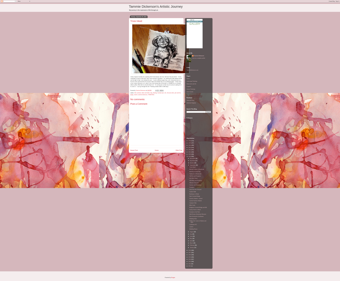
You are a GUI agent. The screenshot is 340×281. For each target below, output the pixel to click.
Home (157, 150)
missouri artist (170, 92)
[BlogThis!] (158, 90)
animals (139, 92)
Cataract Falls (193, 203)
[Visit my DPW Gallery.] (195, 25)
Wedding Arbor (193, 218)
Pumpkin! (191, 187)
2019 (189, 156)
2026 (189, 140)
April (191, 240)
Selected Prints (190, 100)
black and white (146, 92)
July (191, 234)
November (192, 160)
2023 (189, 147)
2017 (189, 252)
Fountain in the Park (194, 212)
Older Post (179, 150)
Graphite (189, 86)
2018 (189, 250)
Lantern (191, 226)
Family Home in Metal (195, 209)
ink (165, 92)
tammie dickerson (142, 94)
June (191, 236)
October (192, 163)
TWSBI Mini (151, 94)
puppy (131, 94)
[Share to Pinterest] (163, 90)
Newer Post (134, 150)
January (192, 247)
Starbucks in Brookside (195, 174)
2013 (189, 261)
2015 (189, 257)
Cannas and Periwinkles (195, 185)
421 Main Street (193, 178)
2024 (189, 145)
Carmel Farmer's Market (195, 200)
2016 (189, 254)
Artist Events (190, 91)
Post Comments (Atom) (160, 154)
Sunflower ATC (193, 224)
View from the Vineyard (195, 189)
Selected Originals (191, 103)
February (192, 245)
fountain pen (161, 92)
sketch (136, 94)
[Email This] (156, 90)
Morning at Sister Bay (195, 171)
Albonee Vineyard (193, 182)
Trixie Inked (192, 167)
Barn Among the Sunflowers (196, 216)
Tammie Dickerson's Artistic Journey (156, 6)
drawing (155, 92)
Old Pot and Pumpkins (195, 176)
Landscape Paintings (192, 81)
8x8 (135, 92)
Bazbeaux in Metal (194, 194)
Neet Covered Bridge (194, 196)
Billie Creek (192, 205)
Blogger (173, 277)
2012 (189, 263)
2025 (189, 143)
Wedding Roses (193, 229)
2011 (189, 266)
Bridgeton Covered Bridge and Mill (198, 207)
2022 (189, 149)
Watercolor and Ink (191, 84)
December (192, 158)
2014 (189, 259)
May (191, 238)
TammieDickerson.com (192, 70)
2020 (189, 154)
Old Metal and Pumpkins (195, 180)
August (192, 231)
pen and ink (178, 92)
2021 (189, 152)
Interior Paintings (191, 89)
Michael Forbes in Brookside (196, 169)
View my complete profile (198, 58)
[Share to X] (159, 90)
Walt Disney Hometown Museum (197, 214)
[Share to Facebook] (161, 90)
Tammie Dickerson (199, 55)
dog (151, 92)
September (193, 165)
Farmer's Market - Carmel (195, 198)
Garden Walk (192, 191)
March (191, 243)
